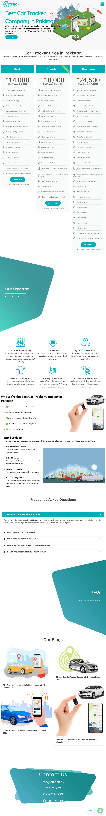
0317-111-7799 (53, 788)
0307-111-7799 (53, 794)
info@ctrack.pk (53, 782)
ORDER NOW (17, 180)
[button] (102, 4)
